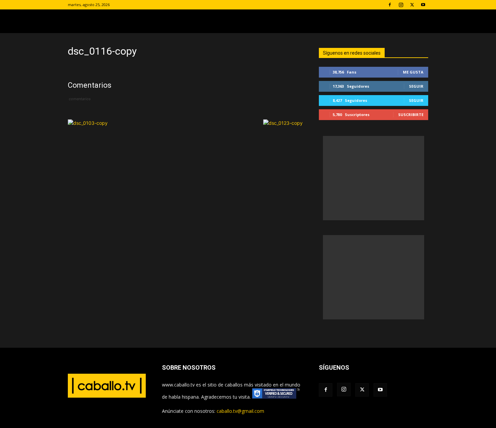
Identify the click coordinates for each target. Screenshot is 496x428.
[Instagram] (401, 4)
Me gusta (413, 72)
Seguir (416, 86)
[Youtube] (423, 4)
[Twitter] (412, 4)
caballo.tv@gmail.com (240, 411)
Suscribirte (410, 114)
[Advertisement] (373, 178)
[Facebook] (390, 4)
